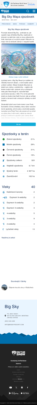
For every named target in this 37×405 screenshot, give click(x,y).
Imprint (18, 370)
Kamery (31, 24)
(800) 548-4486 (10, 321)
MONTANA (5, 20)
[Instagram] (22, 387)
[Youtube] (10, 387)
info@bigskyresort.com (14, 324)
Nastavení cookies (18, 381)
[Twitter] (16, 387)
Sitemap (18, 376)
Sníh (15, 24)
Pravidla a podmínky (18, 374)
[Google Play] (13, 393)
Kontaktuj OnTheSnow (18, 361)
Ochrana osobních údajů (18, 372)
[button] (28, 11)
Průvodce (6, 24)
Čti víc (18, 124)
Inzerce (18, 363)
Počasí (22, 24)
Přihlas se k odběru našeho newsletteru (18, 367)
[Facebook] (27, 387)
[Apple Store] (25, 393)
